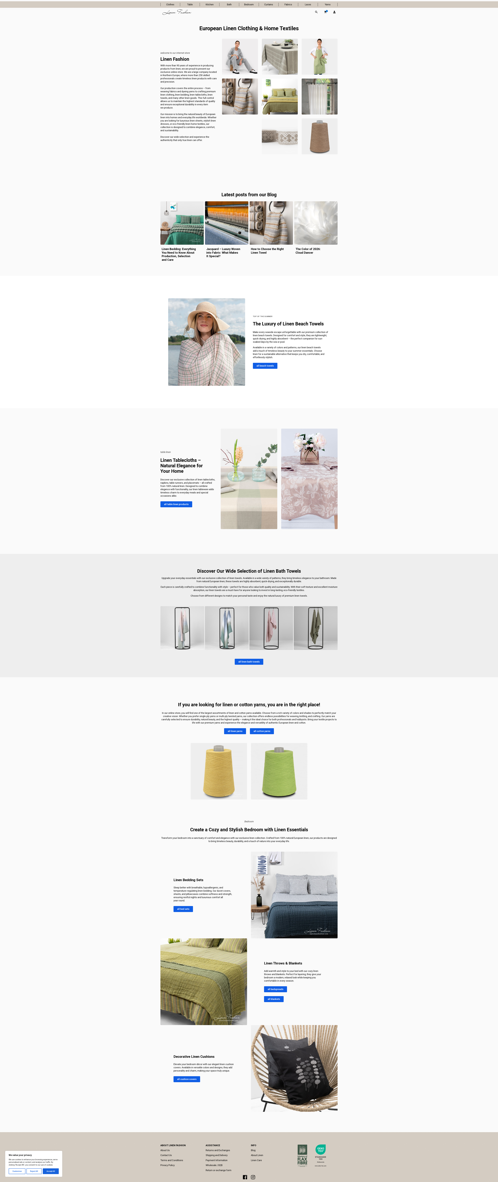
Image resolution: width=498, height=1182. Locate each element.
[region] (33, 1164)
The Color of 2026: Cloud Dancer (308, 250)
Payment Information (216, 1160)
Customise (17, 1171)
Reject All (34, 1171)
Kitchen (210, 4)
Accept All (51, 1171)
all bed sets (183, 909)
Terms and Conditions (171, 1160)
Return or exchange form (218, 1170)
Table (190, 4)
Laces (308, 4)
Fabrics (288, 4)
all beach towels (265, 365)
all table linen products (176, 504)
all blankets (274, 999)
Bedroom (249, 4)
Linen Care (256, 1160)
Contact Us (166, 1155)
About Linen (257, 1155)
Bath (229, 4)
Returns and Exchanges (218, 1150)
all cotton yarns (262, 731)
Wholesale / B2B (214, 1165)
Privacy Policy (167, 1165)
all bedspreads (275, 989)
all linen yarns (235, 731)
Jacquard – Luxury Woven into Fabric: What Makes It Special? (223, 252)
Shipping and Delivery (217, 1155)
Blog (253, 1150)
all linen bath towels (249, 661)
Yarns (328, 4)
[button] (325, 12)
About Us (165, 1150)
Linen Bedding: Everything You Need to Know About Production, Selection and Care (179, 254)
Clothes (170, 4)
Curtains (268, 4)
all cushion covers (186, 1079)
